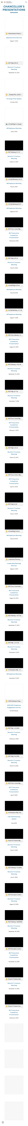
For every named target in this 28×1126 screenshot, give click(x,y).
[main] (14, 8)
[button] (2, 2)
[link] (14, 26)
